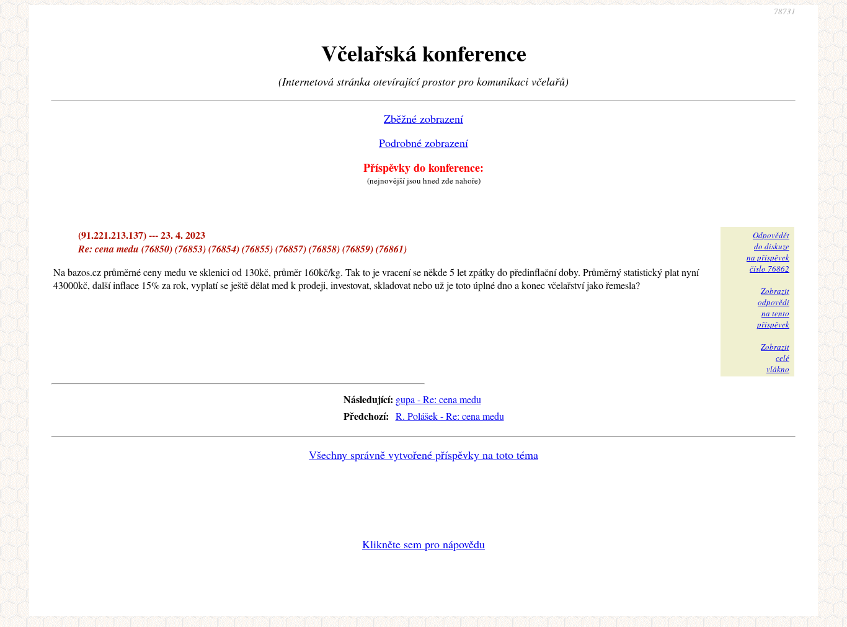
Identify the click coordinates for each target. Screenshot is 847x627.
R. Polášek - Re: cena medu (450, 415)
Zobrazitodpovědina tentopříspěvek (773, 307)
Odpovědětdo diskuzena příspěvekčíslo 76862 (768, 251)
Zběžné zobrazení (423, 118)
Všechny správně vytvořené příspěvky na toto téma (423, 454)
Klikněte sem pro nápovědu (423, 543)
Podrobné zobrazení (423, 142)
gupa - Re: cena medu (438, 399)
